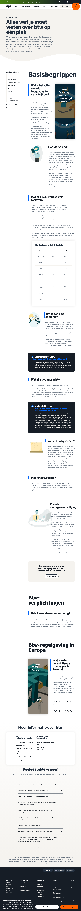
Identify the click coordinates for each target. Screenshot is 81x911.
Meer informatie (51, 576)
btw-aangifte (11, 85)
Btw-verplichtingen (11, 104)
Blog (71, 887)
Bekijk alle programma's (40, 895)
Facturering (11, 95)
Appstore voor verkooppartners (57, 892)
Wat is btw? (11, 76)
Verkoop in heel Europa (9, 891)
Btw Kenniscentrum (57, 885)
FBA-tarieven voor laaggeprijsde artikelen (25, 889)
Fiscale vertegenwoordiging (14, 99)
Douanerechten (12, 88)
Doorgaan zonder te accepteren (67, 901)
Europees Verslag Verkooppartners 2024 (58, 896)
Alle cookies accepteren (69, 907)
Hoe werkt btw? (12, 79)
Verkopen (8, 884)
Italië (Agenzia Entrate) (22, 757)
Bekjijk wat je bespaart (36, 2)
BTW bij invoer (12, 92)
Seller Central (56, 882)
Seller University (57, 889)
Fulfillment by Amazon (25, 882)
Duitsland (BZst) (20, 745)
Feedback (70, 870)
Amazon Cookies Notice (19, 908)
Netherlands (60, 870)
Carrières (72, 882)
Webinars (55, 887)
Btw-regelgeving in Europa (13, 107)
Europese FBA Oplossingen (23, 885)
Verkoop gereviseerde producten (40, 890)
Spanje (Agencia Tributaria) (23, 760)
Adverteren (40, 886)
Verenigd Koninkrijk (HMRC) (23, 742)
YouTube (72, 885)
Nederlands (48, 870)
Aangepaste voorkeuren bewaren (47, 907)
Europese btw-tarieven (14, 82)
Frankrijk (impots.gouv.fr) (23, 748)
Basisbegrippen (12, 72)
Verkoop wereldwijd (39, 883)
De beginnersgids (9, 887)
